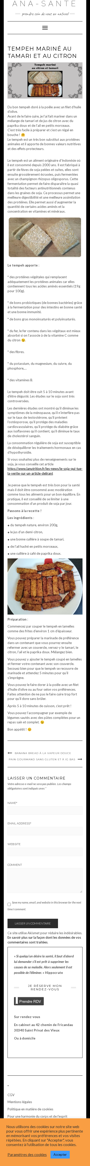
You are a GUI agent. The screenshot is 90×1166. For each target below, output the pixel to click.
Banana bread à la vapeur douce (43, 753)
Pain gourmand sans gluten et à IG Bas (42, 759)
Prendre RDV (30, 1001)
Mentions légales (20, 1102)
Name (12, 803)
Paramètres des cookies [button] (27, 1155)
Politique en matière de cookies (30, 1109)
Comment (15, 865)
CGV (11, 1095)
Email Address (19, 823)
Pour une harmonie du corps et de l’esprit (37, 1116)
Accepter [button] (60, 1155)
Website (14, 844)
